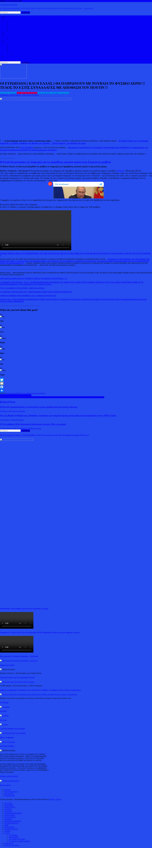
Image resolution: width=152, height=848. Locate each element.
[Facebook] (76, 387)
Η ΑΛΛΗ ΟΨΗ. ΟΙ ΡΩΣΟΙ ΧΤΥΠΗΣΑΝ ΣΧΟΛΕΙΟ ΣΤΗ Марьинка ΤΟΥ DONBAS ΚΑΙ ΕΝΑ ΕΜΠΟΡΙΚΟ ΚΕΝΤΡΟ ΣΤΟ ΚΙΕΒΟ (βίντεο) (52, 397)
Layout (6, 833)
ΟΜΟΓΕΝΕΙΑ (14, 26)
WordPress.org (9, 796)
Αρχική (7, 16)
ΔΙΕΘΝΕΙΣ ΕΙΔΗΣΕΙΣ (12, 34)
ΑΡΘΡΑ (7, 831)
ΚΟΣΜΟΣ (8, 20)
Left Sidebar (13, 835)
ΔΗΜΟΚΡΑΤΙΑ (15, 22)
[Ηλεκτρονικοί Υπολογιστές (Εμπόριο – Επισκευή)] (18, 661)
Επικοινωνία (8, 843)
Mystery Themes (55, 799)
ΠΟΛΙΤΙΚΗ (8, 18)
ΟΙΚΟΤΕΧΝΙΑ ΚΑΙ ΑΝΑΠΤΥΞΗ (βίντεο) (15, 395)
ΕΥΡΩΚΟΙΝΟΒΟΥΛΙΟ (17, 30)
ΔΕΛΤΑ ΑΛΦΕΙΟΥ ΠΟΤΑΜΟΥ (20, 52)
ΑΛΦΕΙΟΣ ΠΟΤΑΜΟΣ (8, 5)
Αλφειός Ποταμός (32, 95)
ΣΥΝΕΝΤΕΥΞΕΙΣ (11, 829)
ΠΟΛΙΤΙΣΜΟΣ (14, 46)
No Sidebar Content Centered (19, 841)
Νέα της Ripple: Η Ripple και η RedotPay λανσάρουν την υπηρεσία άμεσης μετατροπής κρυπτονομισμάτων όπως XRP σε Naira (58, 415)
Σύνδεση (7, 790)
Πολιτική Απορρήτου (11, 845)
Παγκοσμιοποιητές (34, 393)
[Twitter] (76, 380)
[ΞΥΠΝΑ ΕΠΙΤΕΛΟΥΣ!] (9, 781)
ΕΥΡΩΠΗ (12, 28)
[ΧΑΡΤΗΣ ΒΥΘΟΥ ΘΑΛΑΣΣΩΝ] (13, 733)
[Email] (76, 383)
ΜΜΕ (6, 825)
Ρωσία (43, 393)
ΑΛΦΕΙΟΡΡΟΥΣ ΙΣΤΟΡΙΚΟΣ (15, 42)
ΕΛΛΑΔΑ (8, 32)
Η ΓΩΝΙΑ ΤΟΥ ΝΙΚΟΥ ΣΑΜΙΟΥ (21, 50)
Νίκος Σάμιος (19, 420)
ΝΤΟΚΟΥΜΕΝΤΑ (11, 823)
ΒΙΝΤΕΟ (7, 40)
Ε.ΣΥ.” (34, 278)
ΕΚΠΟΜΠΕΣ (9, 827)
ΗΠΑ (18, 393)
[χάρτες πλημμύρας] (7, 742)
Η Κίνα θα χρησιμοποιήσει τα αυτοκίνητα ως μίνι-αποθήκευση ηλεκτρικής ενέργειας (38, 407)
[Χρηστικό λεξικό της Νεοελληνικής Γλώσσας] (17, 682)
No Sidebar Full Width (17, 839)
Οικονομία (23, 393)
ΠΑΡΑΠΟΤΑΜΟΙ (20, 54)
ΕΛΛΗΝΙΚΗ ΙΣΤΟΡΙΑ (17, 44)
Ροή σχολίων (9, 794)
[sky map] (4, 724)
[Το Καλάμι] (4, 707)
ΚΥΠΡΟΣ (12, 24)
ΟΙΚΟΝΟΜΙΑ (9, 36)
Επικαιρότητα (11, 393)
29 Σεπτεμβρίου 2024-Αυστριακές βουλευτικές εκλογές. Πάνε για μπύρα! (33, 424)
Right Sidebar (14, 837)
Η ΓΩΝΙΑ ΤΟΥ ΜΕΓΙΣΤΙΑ (19, 48)
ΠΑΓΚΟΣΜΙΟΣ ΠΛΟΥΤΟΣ (19, 38)
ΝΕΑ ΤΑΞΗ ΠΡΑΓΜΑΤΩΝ (27, 93)
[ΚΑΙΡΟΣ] (4, 716)
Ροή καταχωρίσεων (11, 792)
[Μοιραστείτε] (76, 390)
